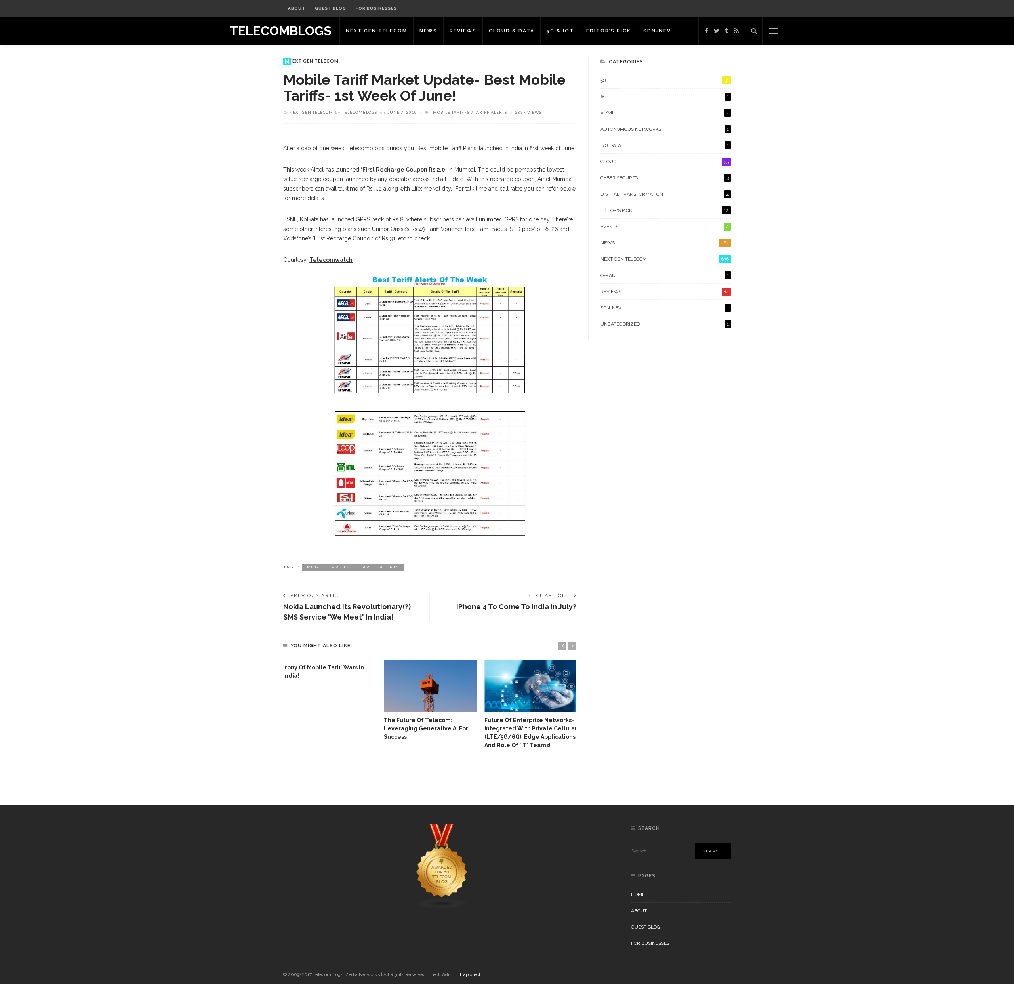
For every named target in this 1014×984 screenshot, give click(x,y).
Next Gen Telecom (376, 31)
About (296, 8)
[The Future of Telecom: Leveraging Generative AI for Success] (430, 686)
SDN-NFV (657, 31)
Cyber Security (664, 178)
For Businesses (376, 8)
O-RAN (664, 275)
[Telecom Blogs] (442, 866)
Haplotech (471, 974)
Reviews (463, 31)
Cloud (664, 161)
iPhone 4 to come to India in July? (516, 607)
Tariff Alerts (490, 112)
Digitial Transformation (664, 194)
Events (664, 226)
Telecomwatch (331, 260)
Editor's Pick (664, 210)
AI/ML (664, 113)
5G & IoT (560, 31)
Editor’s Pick (608, 31)
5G (664, 80)
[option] (329, 670)
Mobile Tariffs (451, 112)
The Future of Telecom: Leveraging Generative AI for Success (426, 728)
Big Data (664, 145)
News (428, 31)
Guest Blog (330, 8)
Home (638, 894)
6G (664, 96)
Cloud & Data (511, 31)
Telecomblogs (359, 112)
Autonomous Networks (664, 129)
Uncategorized (664, 324)
